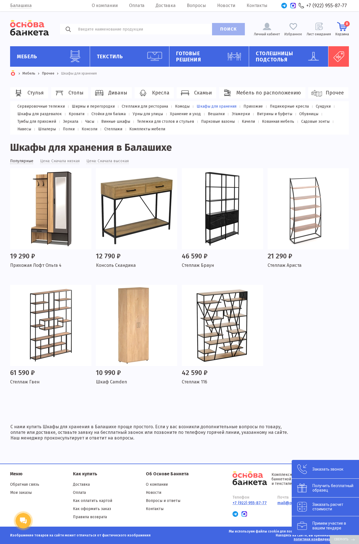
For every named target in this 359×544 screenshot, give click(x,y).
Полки (69, 129)
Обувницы (308, 114)
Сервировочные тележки (41, 106)
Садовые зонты (315, 121)
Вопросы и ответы (163, 500)
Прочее (335, 93)
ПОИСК (228, 29)
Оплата (136, 5)
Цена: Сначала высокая (107, 161)
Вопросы (196, 5)
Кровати (76, 114)
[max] (293, 5)
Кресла (160, 93)
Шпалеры (47, 129)
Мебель (27, 57)
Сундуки (323, 106)
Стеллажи (113, 129)
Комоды (182, 106)
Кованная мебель (278, 121)
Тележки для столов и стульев (165, 121)
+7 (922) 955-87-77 (326, 6)
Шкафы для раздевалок (39, 114)
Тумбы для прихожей (36, 121)
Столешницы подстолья (274, 56)
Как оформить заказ (92, 508)
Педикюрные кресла (289, 106)
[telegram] (284, 5)
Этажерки (241, 114)
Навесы (24, 129)
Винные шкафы (115, 121)
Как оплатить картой (92, 500)
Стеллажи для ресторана (145, 106)
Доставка (166, 5)
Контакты (257, 5)
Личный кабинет (267, 34)
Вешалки (216, 114)
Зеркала (70, 121)
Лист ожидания (319, 34)
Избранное (293, 34)
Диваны (117, 93)
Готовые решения (188, 56)
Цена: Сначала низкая (60, 161)
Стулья (35, 93)
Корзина (342, 29)
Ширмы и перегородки (93, 106)
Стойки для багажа (108, 114)
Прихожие (253, 106)
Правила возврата (90, 517)
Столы (76, 93)
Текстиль (110, 57)
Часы (89, 121)
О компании (105, 5)
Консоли (89, 129)
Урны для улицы (148, 114)
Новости (226, 5)
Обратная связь (24, 484)
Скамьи (203, 93)
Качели (248, 121)
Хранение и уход (185, 114)
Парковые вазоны (218, 121)
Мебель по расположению (268, 93)
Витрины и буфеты (274, 114)
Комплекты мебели (147, 129)
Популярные (21, 161)
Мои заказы (21, 492)
